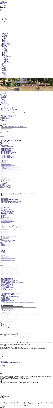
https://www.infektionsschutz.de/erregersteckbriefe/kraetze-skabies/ (6, 187)
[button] (4, 11)
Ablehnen (3, 407)
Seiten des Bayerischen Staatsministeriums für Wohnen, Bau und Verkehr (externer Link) (15, 126)
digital (4, 371)
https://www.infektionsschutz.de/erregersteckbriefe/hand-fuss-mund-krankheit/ (7, 189)
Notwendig (2, 379)
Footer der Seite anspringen (2, 3)
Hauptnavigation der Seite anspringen (3, 0)
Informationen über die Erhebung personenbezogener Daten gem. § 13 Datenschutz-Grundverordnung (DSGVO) (11, 362)
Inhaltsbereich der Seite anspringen (3, 1)
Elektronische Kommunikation (4, 361)
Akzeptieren (1, 407)
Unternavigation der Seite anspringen (3, 2)
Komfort (1, 380)
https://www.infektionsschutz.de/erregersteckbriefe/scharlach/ (5, 185)
